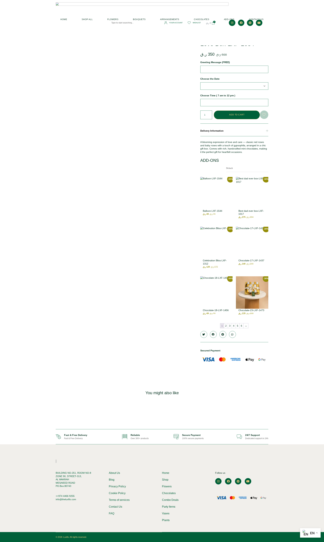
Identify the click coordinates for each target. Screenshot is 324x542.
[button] (234, 130)
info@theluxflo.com (66, 499)
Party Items (168, 506)
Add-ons (229, 19)
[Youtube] (248, 481)
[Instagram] (218, 481)
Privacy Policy (117, 486)
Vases (165, 513)
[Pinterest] (238, 481)
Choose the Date (210, 78)
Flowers (112, 19)
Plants (166, 520)
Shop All (87, 19)
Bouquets (139, 19)
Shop (165, 479)
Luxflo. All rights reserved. (75, 537)
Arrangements (169, 19)
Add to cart (237, 115)
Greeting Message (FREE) (215, 62)
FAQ (111, 513)
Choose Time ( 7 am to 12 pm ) (217, 95)
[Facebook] (228, 481)
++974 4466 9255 (65, 496)
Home (63, 19)
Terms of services (119, 499)
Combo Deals (170, 499)
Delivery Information (212, 130)
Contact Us (256, 19)
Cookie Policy (117, 493)
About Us (114, 472)
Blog (111, 479)
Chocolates (201, 19)
